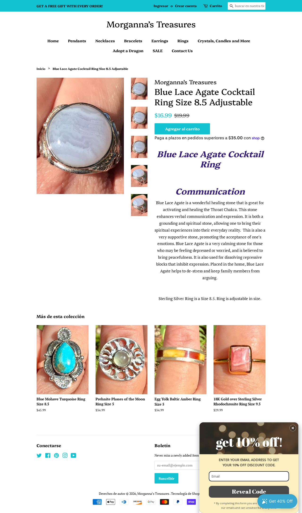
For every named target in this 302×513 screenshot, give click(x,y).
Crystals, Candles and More (224, 40)
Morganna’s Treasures (151, 24)
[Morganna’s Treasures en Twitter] (39, 456)
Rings (183, 40)
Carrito (216, 5)
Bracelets (133, 40)
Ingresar (161, 5)
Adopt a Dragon (128, 50)
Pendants (77, 40)
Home (53, 40)
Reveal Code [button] (249, 491)
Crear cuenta (186, 5)
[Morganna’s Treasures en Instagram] (64, 456)
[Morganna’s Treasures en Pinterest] (56, 456)
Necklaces (105, 40)
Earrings (159, 40)
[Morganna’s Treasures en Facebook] (47, 456)
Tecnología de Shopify (187, 493)
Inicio (41, 69)
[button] (293, 428)
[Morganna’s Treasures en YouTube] (73, 456)
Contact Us (182, 50)
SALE (158, 50)
